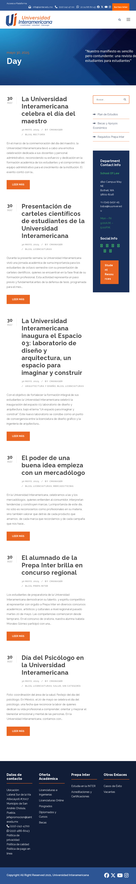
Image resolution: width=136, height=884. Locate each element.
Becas (43, 822)
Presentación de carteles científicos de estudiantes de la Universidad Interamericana (53, 221)
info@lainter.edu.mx (43, 7)
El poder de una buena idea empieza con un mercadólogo (53, 465)
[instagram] (110, 251)
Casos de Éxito (113, 786)
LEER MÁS (18, 184)
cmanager (56, 129)
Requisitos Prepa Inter (111, 136)
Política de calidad (18, 844)
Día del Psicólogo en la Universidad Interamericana (53, 665)
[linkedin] (113, 245)
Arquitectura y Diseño (40, 386)
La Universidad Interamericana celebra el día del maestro (48, 110)
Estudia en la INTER (83, 786)
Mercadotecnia (63, 486)
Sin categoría (72, 686)
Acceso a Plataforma (17, 3)
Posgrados (45, 806)
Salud (57, 686)
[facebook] (101, 245)
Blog (28, 134)
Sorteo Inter (121, 7)
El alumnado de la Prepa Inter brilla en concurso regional (52, 565)
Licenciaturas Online (51, 800)
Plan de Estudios (108, 114)
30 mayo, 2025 (30, 129)
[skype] (118, 245)
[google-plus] (107, 245)
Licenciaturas (42, 249)
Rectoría (39, 134)
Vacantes (109, 791)
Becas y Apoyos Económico (105, 125)
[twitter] (105, 251)
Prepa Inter (40, 586)
